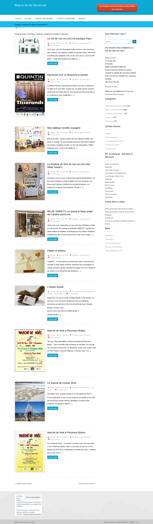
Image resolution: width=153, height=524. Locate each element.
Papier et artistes (56, 250)
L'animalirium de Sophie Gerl (115, 173)
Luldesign (108, 179)
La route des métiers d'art (114, 176)
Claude (52, 43)
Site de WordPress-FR (113, 250)
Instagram (121, 94)
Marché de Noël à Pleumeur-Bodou (66, 330)
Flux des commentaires (114, 247)
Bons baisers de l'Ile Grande (82, 291)
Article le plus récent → (87, 483)
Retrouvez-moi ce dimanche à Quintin (67, 74)
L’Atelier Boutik (55, 287)
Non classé (109, 121)
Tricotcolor (109, 197)
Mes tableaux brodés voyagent (63, 127)
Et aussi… (109, 117)
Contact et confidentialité (66, 18)
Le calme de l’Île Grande (114, 141)
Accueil (18, 18)
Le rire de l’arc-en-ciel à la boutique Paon (69, 38)
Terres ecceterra (111, 194)
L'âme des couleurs (112, 170)
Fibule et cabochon (112, 164)
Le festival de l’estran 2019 (61, 383)
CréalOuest (109, 218)
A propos (28, 18)
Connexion (109, 239)
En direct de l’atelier (112, 145)
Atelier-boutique (110, 57)
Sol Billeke (109, 188)
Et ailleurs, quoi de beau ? (81, 43)
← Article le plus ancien (23, 483)
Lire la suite (52, 63)
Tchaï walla (109, 191)
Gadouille (108, 167)
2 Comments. (55, 45)
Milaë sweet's (110, 182)
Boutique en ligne (111, 86)
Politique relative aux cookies (32, 514)
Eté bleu (108, 133)
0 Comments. (55, 81)
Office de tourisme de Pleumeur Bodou (119, 209)
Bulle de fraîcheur (111, 137)
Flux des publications (113, 243)
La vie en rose (110, 148)
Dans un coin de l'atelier (114, 109)
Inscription (109, 235)
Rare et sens (109, 185)
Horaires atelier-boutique (44, 18)
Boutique (82, 18)
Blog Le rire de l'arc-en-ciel (30, 5)
